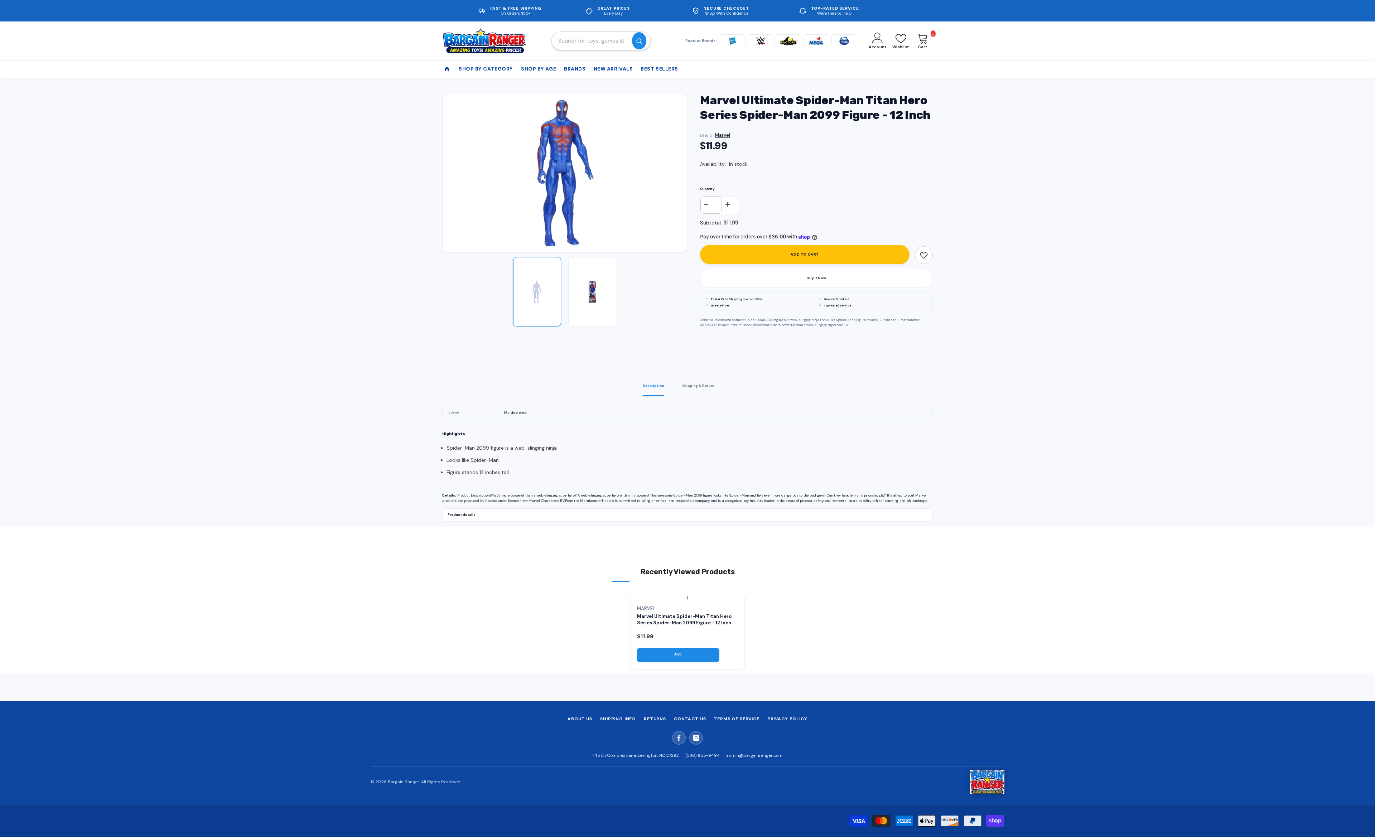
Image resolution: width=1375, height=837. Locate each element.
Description (653, 386)
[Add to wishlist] (924, 255)
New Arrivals (613, 69)
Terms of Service (736, 719)
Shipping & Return (698, 386)
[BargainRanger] (987, 782)
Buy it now (816, 278)
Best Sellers (659, 69)
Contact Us (690, 719)
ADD (678, 655)
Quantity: (707, 189)
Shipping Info (618, 719)
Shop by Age (538, 69)
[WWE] (760, 40)
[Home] (447, 69)
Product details (462, 515)
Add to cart (805, 254)
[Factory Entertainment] (788, 40)
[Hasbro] (733, 40)
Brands (574, 69)
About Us (580, 719)
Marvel (722, 135)
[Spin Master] (844, 40)
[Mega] (816, 40)
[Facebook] (679, 738)
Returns (655, 719)
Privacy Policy (787, 719)
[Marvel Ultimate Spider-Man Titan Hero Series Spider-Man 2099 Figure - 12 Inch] (687, 598)
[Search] (601, 41)
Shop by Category (486, 69)
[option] (565, 173)
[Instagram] (696, 738)
